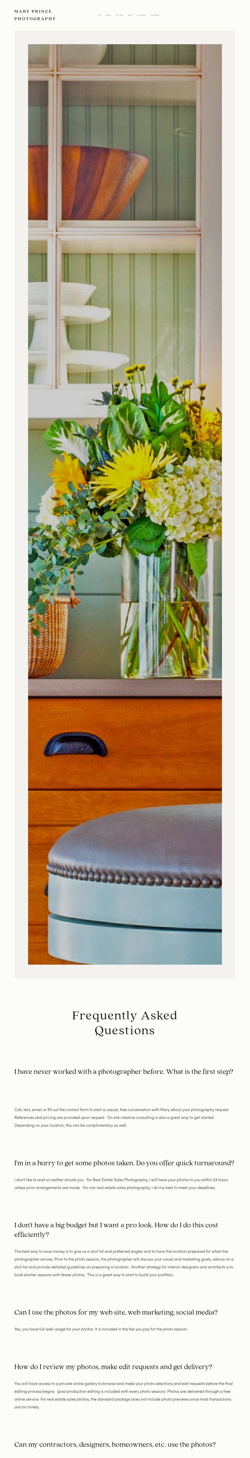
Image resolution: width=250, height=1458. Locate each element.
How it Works (119, 15)
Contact (130, 15)
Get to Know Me (141, 15)
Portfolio (108, 15)
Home (99, 15)
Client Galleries (155, 15)
